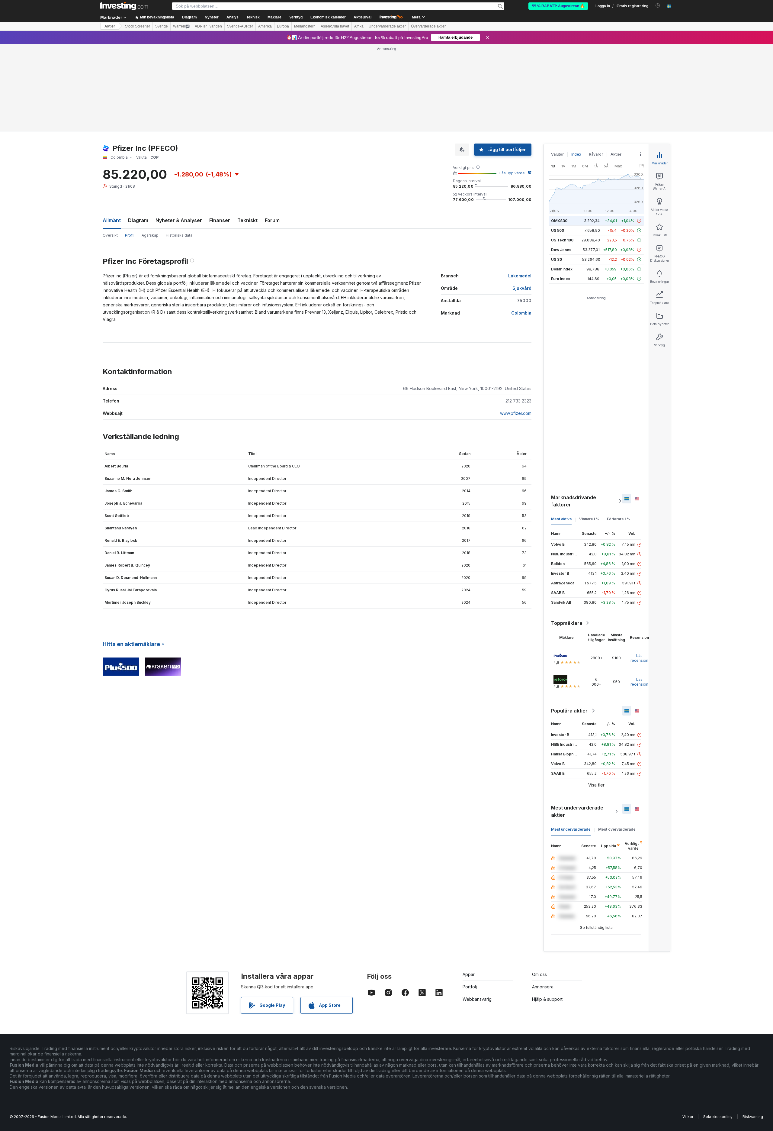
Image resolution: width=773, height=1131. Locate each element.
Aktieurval (362, 17)
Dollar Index (562, 269)
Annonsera (542, 986)
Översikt (110, 235)
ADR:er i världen (208, 26)
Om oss (539, 974)
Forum (272, 220)
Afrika (359, 26)
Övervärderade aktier (428, 26)
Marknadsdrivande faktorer (573, 501)
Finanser (219, 220)
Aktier (109, 26)
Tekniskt (247, 220)
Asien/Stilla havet (335, 26)
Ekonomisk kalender (328, 17)
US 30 (556, 259)
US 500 (557, 230)
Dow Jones (561, 249)
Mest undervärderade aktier (577, 811)
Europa (283, 26)
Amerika (265, 26)
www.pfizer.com (515, 413)
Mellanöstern (305, 26)
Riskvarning (753, 1116)
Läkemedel (519, 275)
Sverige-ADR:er (240, 26)
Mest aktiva (561, 519)
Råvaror (596, 154)
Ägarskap (150, 235)
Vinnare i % (589, 519)
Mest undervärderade (571, 829)
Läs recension (639, 658)
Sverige (161, 26)
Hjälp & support (547, 999)
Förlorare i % (618, 519)
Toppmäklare (566, 623)
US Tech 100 (562, 240)
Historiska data (179, 235)
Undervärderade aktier (387, 26)
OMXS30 (559, 220)
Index (576, 154)
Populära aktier (569, 711)
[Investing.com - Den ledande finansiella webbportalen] (124, 6)
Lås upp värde (512, 173)
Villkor (687, 1116)
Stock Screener (137, 26)
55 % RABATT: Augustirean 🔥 (558, 6)
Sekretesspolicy (718, 1116)
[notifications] (657, 5)
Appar (469, 974)
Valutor (557, 154)
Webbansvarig (477, 999)
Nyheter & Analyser (179, 220)
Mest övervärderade (617, 829)
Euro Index (560, 278)
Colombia (521, 312)
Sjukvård (521, 288)
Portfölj (470, 986)
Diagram (138, 220)
